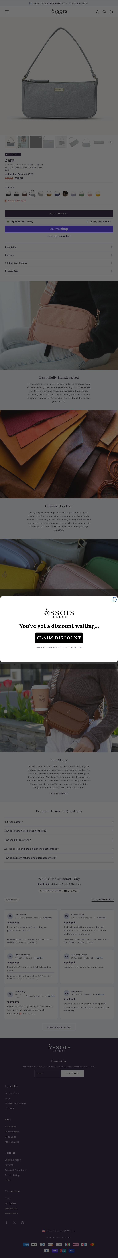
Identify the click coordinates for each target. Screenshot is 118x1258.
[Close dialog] (114, 599)
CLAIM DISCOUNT (59, 637)
